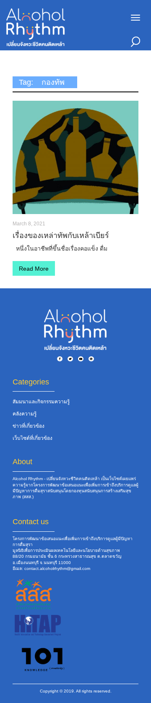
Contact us (31, 521)
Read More (34, 268)
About (22, 461)
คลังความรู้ (24, 414)
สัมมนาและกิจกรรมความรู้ (41, 402)
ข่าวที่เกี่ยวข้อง (28, 426)
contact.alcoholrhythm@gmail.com (57, 568)
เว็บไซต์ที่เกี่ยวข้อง (32, 438)
